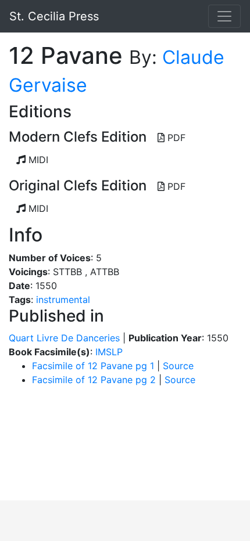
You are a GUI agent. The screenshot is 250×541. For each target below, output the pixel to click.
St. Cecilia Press (54, 16)
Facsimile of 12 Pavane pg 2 (94, 379)
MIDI (37, 159)
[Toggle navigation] (224, 16)
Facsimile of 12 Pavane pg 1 (93, 366)
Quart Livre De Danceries (64, 338)
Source (178, 366)
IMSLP (109, 352)
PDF (175, 137)
